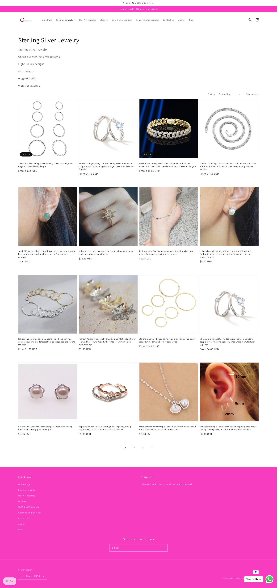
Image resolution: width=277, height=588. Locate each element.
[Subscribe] (163, 547)
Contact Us (24, 518)
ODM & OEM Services (28, 506)
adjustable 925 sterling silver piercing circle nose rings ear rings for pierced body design (45, 165)
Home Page (24, 484)
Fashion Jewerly (26, 490)
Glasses (22, 501)
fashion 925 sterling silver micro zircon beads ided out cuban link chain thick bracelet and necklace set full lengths (167, 165)
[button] (65, 20)
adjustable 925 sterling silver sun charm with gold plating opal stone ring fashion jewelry (106, 252)
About (21, 523)
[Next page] (151, 447)
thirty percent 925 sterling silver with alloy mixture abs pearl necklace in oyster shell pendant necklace (167, 428)
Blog (20, 529)
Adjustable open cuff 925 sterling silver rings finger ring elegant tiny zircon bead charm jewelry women (105, 428)
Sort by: (212, 94)
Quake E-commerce (235, 578)
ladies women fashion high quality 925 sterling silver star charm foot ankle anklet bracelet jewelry (166, 252)
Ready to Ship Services (29, 512)
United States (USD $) (30, 576)
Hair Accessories (26, 495)
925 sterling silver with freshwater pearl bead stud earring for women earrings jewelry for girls (45, 428)
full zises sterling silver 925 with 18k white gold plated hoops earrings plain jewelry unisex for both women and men (228, 428)
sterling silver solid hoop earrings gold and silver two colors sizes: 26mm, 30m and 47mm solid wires (167, 340)
